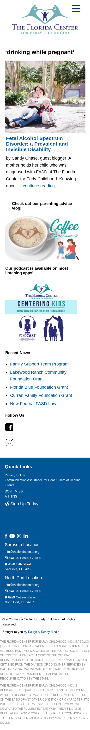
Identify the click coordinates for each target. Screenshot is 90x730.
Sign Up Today (23, 503)
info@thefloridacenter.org (22, 552)
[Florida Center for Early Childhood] (45, 19)
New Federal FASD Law (33, 403)
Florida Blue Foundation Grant (39, 387)
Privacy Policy (15, 475)
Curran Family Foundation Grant (41, 395)
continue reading (39, 185)
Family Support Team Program (39, 364)
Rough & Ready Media (43, 632)
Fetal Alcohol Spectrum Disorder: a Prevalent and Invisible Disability (37, 143)
